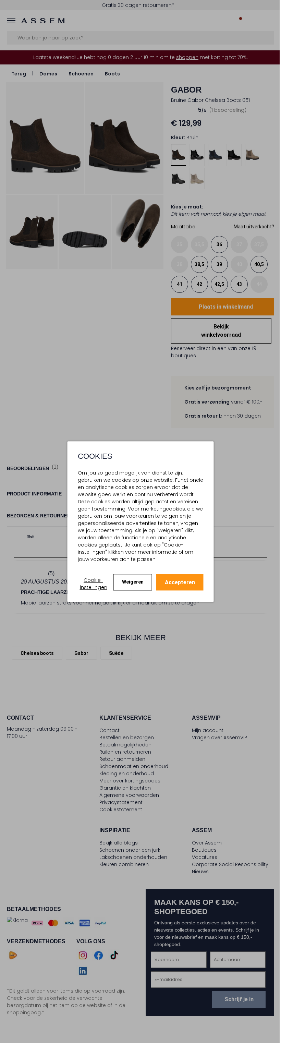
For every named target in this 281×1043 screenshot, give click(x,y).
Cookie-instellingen (93, 584)
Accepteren (180, 582)
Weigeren (133, 582)
